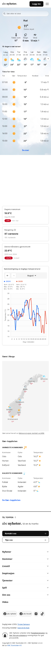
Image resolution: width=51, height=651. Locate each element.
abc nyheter (11, 614)
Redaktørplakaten (38, 633)
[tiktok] (42, 614)
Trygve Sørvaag (24, 624)
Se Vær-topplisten (11, 500)
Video (5, 602)
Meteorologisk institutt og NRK (31, 433)
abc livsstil (27, 614)
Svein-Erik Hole (23, 628)
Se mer (25, 150)
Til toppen (7, 517)
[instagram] (36, 614)
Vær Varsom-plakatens (18, 635)
